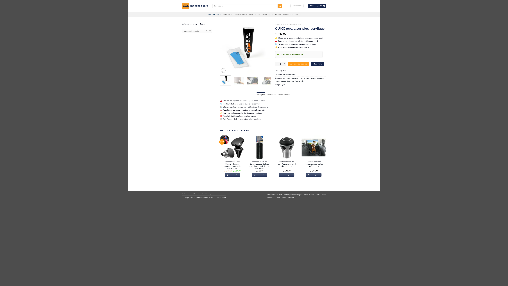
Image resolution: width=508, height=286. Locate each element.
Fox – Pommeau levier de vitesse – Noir (286, 165)
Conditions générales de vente (212, 194)
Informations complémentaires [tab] (278, 95)
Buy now (318, 64)
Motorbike (226, 14)
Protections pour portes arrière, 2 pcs (314, 165)
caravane (286, 78)
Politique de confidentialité (191, 194)
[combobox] (197, 31)
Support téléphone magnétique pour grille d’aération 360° (232, 166)
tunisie (301, 81)
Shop (284, 25)
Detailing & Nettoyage (283, 14)
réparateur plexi (292, 81)
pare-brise (294, 78)
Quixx (284, 85)
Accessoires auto (213, 14)
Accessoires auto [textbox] (195, 31)
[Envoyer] (280, 6)
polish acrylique (304, 78)
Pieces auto (266, 14)
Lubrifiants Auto (240, 14)
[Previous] (224, 48)
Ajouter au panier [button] (232, 175)
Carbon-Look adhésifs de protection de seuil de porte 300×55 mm (259, 166)
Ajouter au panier (298, 64)
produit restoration (317, 78)
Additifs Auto (253, 14)
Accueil (277, 25)
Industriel (298, 14)
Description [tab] (261, 95)
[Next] (266, 48)
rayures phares (280, 81)
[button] (297, 6)
